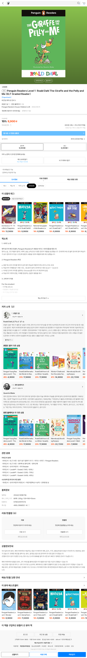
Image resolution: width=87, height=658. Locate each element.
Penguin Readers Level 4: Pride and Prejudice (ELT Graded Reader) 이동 (40, 604)
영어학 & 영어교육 (24, 464)
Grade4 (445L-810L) (25, 475)
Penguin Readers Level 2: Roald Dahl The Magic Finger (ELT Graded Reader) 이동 (72, 604)
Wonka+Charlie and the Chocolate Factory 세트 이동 (58, 366)
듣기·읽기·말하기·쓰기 (25, 461)
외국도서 (5, 461)
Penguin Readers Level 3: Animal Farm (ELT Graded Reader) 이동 (25, 604)
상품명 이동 (9, 218)
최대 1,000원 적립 (77, 139)
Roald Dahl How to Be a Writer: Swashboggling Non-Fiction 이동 (42, 365)
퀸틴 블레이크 (16, 104)
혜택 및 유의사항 (22, 536)
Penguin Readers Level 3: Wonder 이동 (9, 604)
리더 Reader (24, 466)
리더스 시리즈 (39, 461)
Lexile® (13, 469)
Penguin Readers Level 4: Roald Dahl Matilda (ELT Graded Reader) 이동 (56, 604)
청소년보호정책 (35, 646)
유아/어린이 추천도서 (17, 482)
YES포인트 (5, 125)
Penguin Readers (51, 461)
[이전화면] (3, 3)
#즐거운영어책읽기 (17, 199)
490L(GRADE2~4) (21, 505)
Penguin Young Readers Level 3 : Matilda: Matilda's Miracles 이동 (74, 430)
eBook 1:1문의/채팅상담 (63, 639)
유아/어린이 (14, 466)
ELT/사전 (13, 461)
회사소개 (50, 646)
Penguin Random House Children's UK (16, 107)
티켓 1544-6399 (35, 639)
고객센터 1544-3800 (21, 639)
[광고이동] (78, 3)
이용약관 (15, 646)
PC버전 (44, 646)
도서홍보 (67, 646)
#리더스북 (6, 199)
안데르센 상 (45, 482)
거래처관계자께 (58, 646)
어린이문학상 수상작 (33, 482)
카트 (84, 3)
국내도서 (5, 482)
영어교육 (35, 464)
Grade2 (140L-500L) (25, 469)
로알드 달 (5, 104)
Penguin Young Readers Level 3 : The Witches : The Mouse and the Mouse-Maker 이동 (10, 363)
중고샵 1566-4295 (48, 639)
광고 (72, 646)
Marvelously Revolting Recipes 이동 (74, 365)
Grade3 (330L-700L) (25, 472)
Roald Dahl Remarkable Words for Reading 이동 (26, 365)
